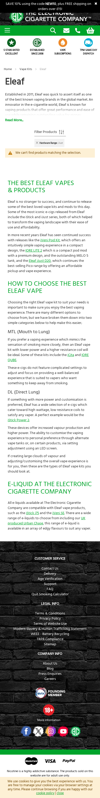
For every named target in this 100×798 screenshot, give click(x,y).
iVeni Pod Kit (50, 240)
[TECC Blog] (75, 731)
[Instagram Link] (50, 731)
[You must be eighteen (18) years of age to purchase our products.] (48, 710)
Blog (50, 668)
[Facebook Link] (25, 731)
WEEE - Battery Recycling (50, 634)
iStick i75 (32, 513)
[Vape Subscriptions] (63, 42)
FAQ (50, 589)
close (60, 793)
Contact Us (50, 568)
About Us (50, 663)
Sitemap (50, 644)
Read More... (14, 120)
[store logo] (50, 16)
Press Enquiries (50, 673)
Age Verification (50, 578)
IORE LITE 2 (33, 250)
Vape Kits (26, 69)
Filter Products (45, 131)
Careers (50, 678)
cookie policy (45, 793)
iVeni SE (58, 513)
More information (48, 720)
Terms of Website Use (50, 623)
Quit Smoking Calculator (50, 594)
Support (50, 584)
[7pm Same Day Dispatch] (88, 42)
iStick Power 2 (18, 420)
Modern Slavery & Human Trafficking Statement (50, 628)
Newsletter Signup (66, 30)
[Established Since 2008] (37, 42)
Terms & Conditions (50, 613)
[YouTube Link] (62, 731)
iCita (70, 355)
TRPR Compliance (50, 639)
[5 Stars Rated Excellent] (12, 42)
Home (8, 69)
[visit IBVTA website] (50, 693)
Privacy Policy (50, 618)
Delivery (50, 573)
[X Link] (38, 731)
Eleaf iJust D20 (40, 260)
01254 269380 (77, 30)
